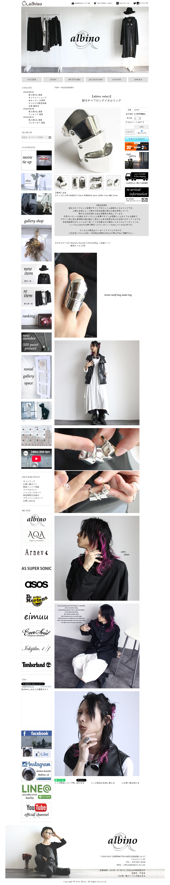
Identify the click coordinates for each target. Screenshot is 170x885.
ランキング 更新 (36, 114)
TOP (56, 87)
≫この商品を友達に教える (103, 783)
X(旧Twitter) (134, 3)
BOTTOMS (74, 79)
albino (32, 3)
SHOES (138, 79)
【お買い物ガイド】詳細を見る (131, 876)
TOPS (53, 79)
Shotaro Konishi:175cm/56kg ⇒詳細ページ (90, 243)
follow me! (46, 686)
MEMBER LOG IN (82, 3)
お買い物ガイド (30, 484)
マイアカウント (30, 490)
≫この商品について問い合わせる (69, 783)
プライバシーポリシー (33, 498)
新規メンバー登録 (31, 487)
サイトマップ (29, 481)
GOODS (116, 79)
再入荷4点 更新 (35, 95)
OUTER (32, 79)
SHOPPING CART (104, 3)
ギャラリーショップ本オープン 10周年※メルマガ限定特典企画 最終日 (37, 102)
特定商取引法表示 (31, 495)
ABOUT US (124, 3)
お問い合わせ (29, 501)
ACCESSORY (95, 79)
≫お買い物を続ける (130, 783)
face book (138, 3)
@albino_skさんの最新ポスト (34, 689)
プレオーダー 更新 (37, 123)
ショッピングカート (32, 492)
